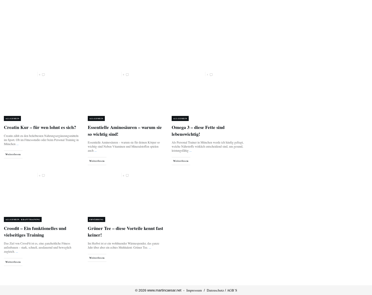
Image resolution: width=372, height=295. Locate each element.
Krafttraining (30, 219)
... (17, 144)
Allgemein (12, 118)
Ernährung (96, 219)
